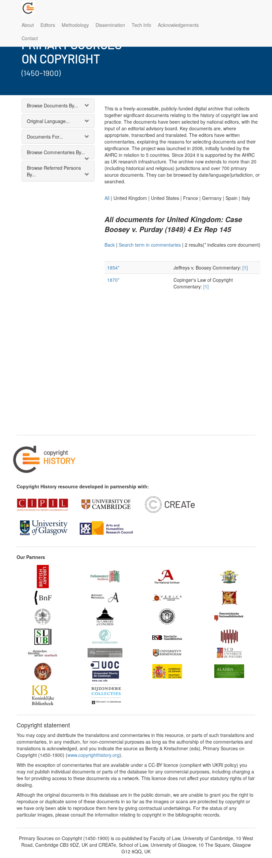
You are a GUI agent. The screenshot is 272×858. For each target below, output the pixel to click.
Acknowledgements (178, 25)
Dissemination (110, 25)
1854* (113, 267)
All (106, 198)
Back (109, 244)
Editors (47, 25)
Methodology (75, 25)
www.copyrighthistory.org (93, 755)
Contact (30, 38)
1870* (113, 279)
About (28, 25)
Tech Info (141, 25)
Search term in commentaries (150, 244)
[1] (245, 267)
